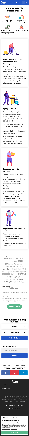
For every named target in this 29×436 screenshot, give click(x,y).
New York (22, 401)
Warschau (9, 398)
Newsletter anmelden (8, 346)
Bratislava (18, 401)
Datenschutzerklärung (6, 429)
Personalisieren (14, 429)
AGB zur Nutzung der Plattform (9, 413)
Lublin (11, 399)
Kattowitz (7, 399)
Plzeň (14, 401)
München (25, 396)
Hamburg (20, 396)
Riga (26, 399)
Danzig (21, 398)
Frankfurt (5, 398)
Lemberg (22, 399)
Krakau (14, 398)
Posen (3, 399)
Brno (11, 401)
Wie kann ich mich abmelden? (14, 361)
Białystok (15, 399)
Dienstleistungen (5, 388)
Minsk (5, 401)
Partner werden (14, 306)
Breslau (17, 398)
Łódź (25, 398)
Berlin (16, 396)
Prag (8, 401)
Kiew (18, 399)
